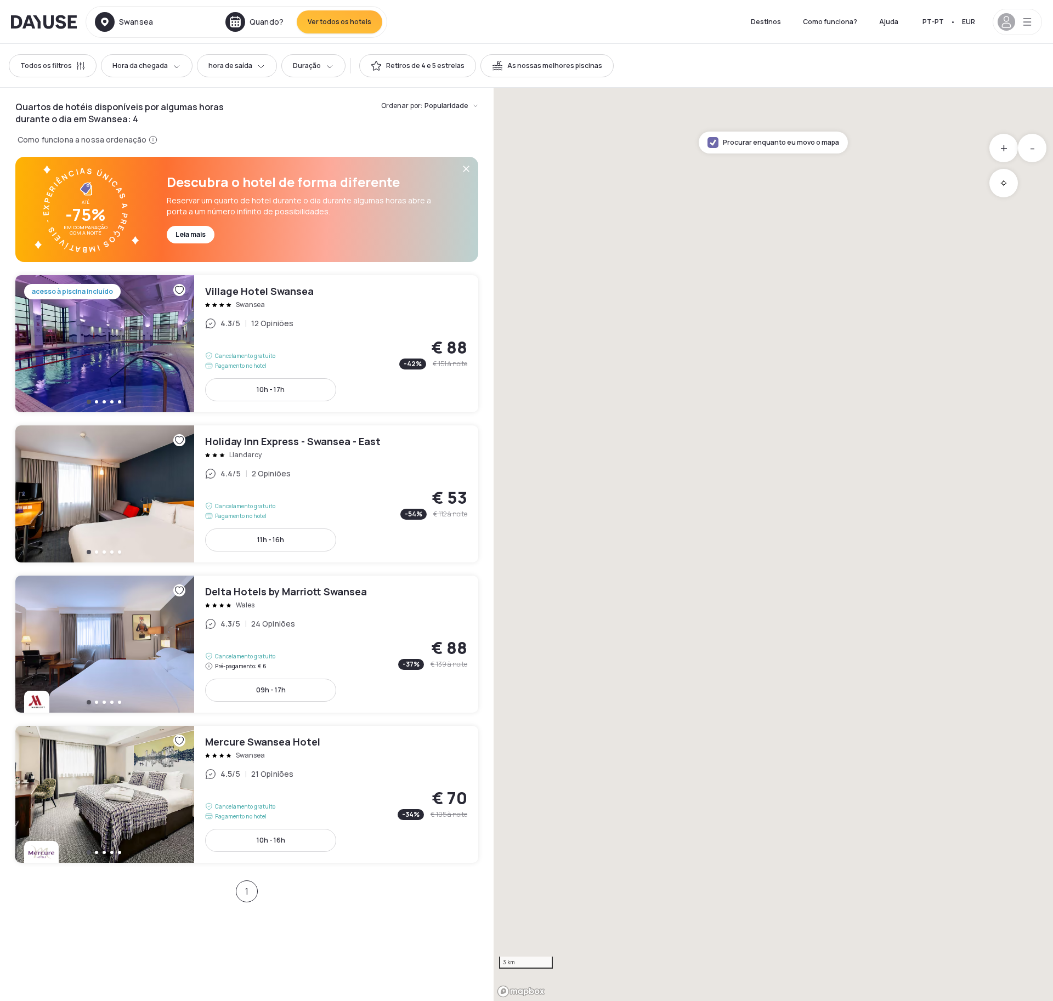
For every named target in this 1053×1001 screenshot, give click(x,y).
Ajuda (888, 21)
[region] (773, 544)
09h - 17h (271, 690)
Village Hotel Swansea (246, 343)
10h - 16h (271, 840)
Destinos (766, 21)
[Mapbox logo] (521, 991)
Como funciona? (830, 21)
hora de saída (230, 65)
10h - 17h (271, 389)
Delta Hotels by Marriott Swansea (246, 644)
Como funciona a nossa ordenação (82, 139)
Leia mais (191, 234)
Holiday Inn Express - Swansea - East (246, 493)
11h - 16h (270, 539)
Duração (307, 65)
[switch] (417, 65)
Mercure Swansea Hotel (246, 794)
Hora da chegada (140, 65)
